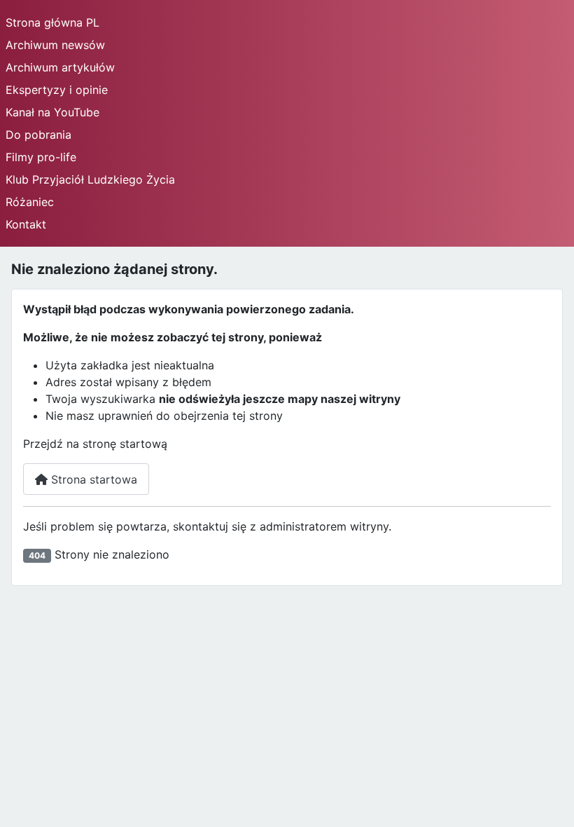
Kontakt (26, 224)
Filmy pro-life (41, 157)
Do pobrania (38, 135)
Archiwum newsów (55, 45)
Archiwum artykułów (60, 67)
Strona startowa (92, 479)
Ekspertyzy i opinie (57, 90)
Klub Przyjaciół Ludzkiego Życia (90, 179)
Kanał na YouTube (52, 112)
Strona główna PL (52, 22)
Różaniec (30, 202)
